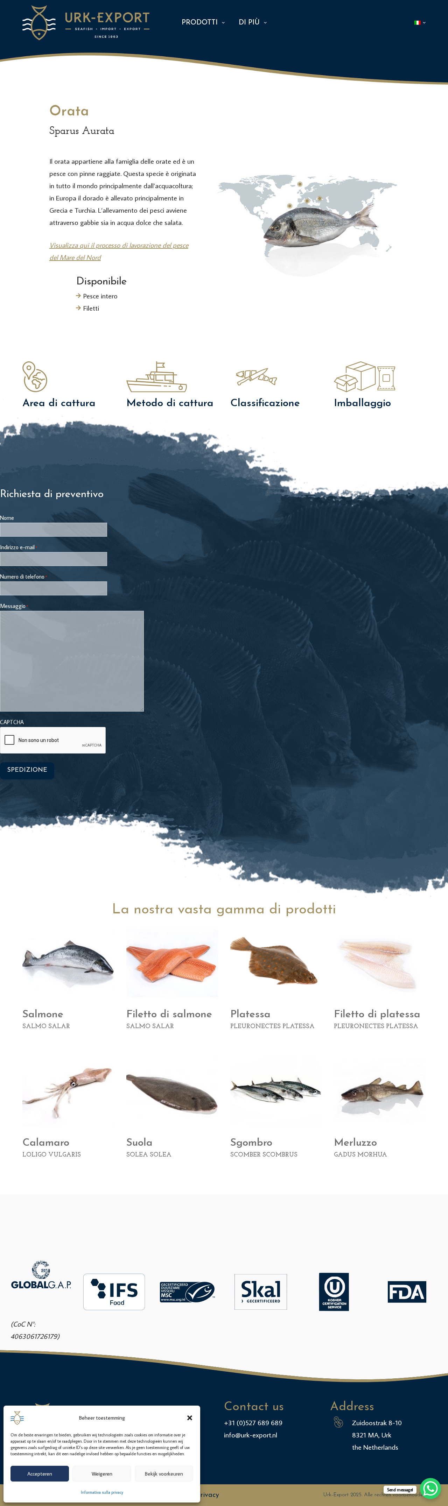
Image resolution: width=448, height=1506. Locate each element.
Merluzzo (355, 1143)
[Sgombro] (276, 1091)
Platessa (250, 1014)
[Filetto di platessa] (380, 963)
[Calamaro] (68, 1091)
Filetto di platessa (377, 1014)
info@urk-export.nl (250, 1434)
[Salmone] (68, 963)
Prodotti (200, 22)
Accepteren (39, 1473)
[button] (189, 1417)
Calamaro (45, 1143)
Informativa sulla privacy (102, 1492)
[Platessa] (276, 963)
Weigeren (102, 1473)
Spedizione (27, 770)
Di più (249, 22)
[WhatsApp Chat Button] (430, 1488)
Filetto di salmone (169, 1014)
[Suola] (172, 1091)
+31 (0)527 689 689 (253, 1422)
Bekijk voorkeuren (164, 1473)
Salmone (42, 1014)
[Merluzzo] (380, 1091)
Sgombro (251, 1143)
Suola (139, 1143)
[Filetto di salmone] (172, 963)
